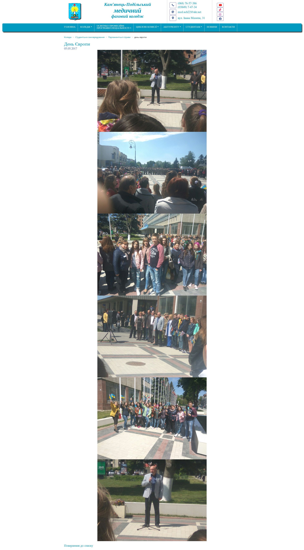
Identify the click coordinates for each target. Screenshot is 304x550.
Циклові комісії (146, 26)
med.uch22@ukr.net (189, 12)
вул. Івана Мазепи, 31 (191, 18)
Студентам (193, 26)
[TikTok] (220, 9)
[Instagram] (220, 14)
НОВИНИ (212, 26)
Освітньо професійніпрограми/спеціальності (113, 27)
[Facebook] (220, 19)
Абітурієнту (171, 26)
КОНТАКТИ (228, 26)
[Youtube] (220, 5)
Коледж (85, 26)
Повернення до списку (78, 545)
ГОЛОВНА (70, 26)
